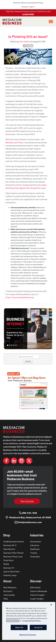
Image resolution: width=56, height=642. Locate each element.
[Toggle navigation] (51, 21)
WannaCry (9, 142)
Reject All (19, 627)
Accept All (38, 627)
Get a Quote (27, 501)
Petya (20, 142)
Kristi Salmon (24, 41)
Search (28, 361)
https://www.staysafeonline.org (19, 297)
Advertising (38, 3)
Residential (17, 3)
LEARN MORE (28, 14)
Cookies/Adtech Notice (31, 621)
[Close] (51, 605)
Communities (28, 3)
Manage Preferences (27, 635)
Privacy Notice (12, 621)
